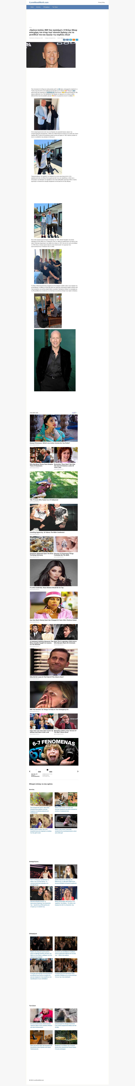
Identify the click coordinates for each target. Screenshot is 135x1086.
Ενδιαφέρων (46, 7)
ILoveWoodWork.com (39, 2)
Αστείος (38, 7)
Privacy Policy (101, 2)
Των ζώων (55, 7)
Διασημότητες (52, 38)
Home (32, 7)
